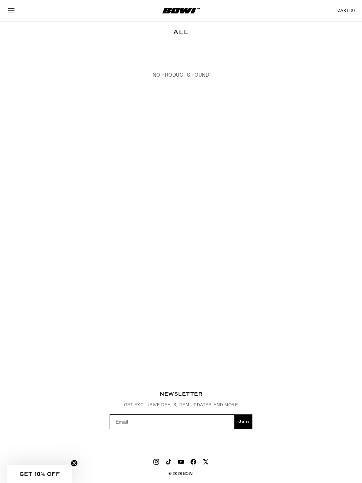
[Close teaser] (74, 463)
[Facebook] (193, 461)
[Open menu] (11, 11)
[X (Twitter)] (205, 461)
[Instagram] (156, 461)
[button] (39, 474)
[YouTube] (181, 461)
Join (243, 422)
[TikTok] (168, 461)
